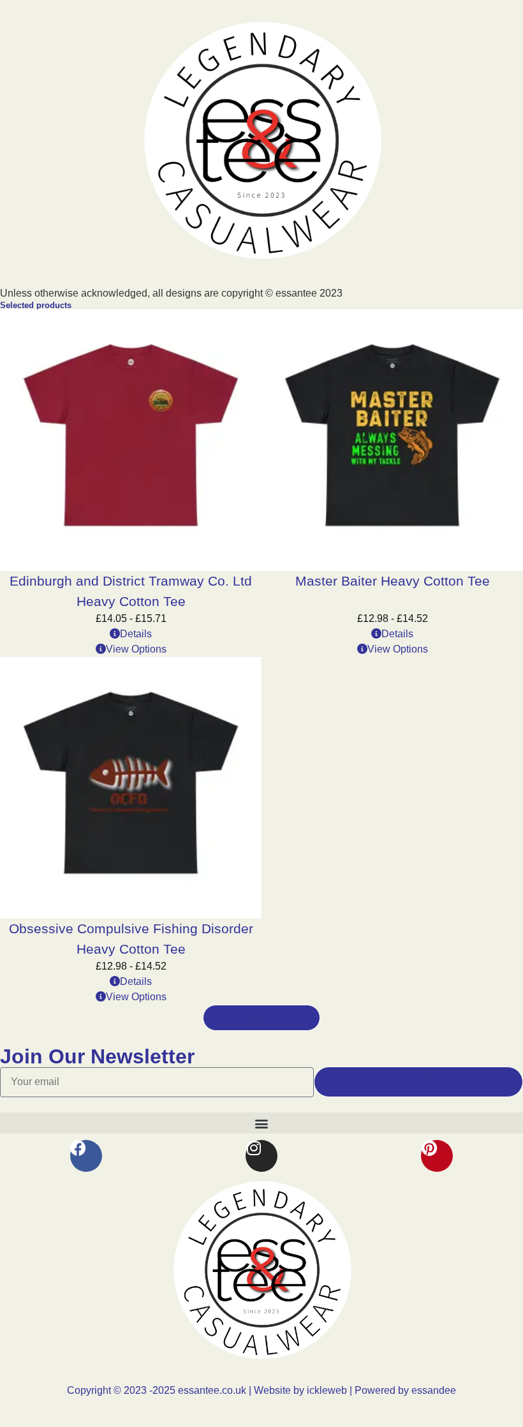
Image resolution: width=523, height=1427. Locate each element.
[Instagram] (261, 1156)
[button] (261, 1123)
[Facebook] (86, 1156)
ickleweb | (331, 1390)
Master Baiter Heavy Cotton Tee (392, 580)
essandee (432, 1390)
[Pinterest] (437, 1156)
